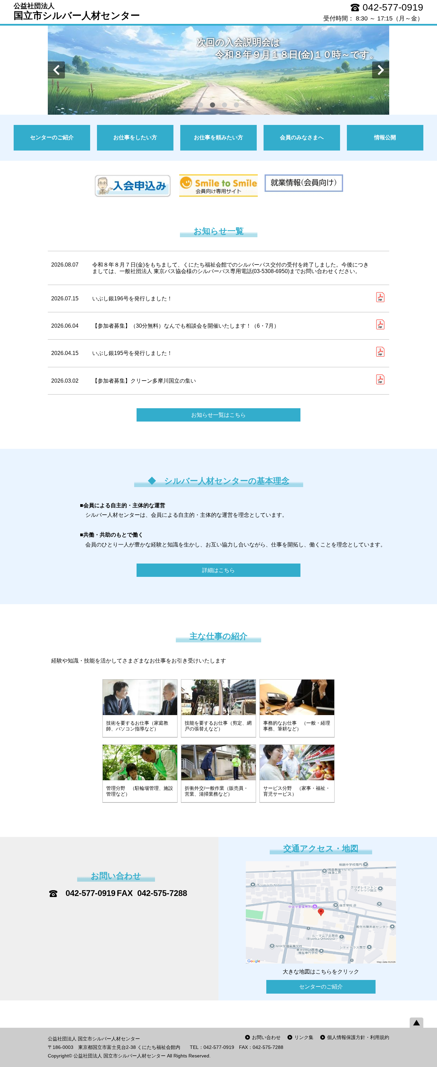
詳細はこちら (218, 570)
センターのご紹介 (321, 987)
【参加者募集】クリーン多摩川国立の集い (144, 381)
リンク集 (303, 1037)
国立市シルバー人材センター (77, 11)
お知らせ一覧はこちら (218, 415)
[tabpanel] (218, 70)
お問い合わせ (266, 1037)
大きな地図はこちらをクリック (321, 971)
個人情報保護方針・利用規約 (358, 1037)
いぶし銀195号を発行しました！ (132, 353)
